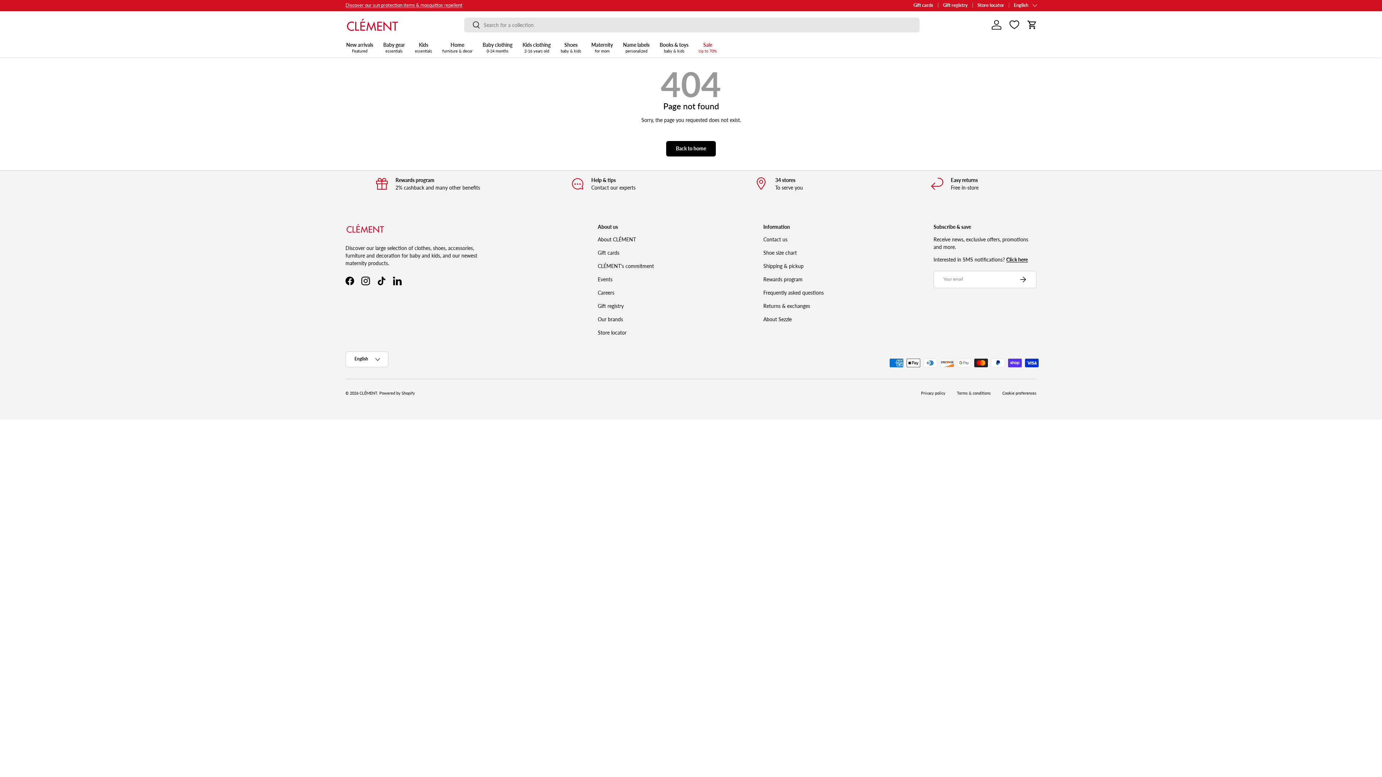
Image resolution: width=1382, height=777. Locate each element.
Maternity (602, 47)
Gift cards (923, 5)
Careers (606, 293)
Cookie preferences (1019, 393)
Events (605, 279)
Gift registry (955, 5)
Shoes (571, 47)
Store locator (990, 5)
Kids (423, 47)
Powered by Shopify (397, 393)
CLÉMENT (368, 393)
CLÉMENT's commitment (626, 266)
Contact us (775, 239)
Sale (708, 47)
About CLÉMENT (617, 239)
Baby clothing (497, 47)
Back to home (691, 148)
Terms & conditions (974, 393)
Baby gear (394, 47)
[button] (1032, 25)
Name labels (636, 47)
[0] (1014, 25)
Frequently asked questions (793, 293)
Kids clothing (537, 47)
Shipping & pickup (783, 266)
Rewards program (783, 279)
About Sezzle (777, 319)
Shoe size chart (780, 253)
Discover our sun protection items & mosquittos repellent (404, 5)
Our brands (610, 319)
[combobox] (692, 25)
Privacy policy (933, 393)
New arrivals (359, 47)
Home (457, 47)
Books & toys (674, 47)
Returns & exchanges (786, 306)
